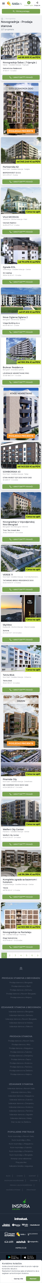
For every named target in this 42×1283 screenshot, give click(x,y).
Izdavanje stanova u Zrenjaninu (21, 1103)
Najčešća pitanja (13, 1190)
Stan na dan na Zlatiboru (21, 1122)
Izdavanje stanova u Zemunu (21, 1015)
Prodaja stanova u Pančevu (21, 1067)
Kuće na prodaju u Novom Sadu (21, 1136)
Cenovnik (33, 1180)
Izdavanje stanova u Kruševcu (21, 1107)
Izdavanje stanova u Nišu (21, 1092)
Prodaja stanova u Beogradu (21, 983)
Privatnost (31, 1190)
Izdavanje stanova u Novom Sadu (21, 1088)
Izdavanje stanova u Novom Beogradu (21, 1019)
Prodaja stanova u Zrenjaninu (21, 1056)
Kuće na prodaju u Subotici (21, 1147)
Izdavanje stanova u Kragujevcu (21, 1096)
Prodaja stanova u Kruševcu (21, 1063)
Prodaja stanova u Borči (21, 986)
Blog (8, 1176)
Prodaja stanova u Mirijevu (21, 997)
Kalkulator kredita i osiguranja (21, 1166)
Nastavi (33, 1279)
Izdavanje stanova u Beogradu (21, 1012)
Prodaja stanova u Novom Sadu (21, 1041)
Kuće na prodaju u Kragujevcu (21, 1144)
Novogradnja (10, 18)
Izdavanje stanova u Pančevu (21, 1111)
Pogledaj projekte (21, 131)
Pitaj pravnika (21, 1162)
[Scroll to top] (21, 968)
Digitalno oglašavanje (14, 1180)
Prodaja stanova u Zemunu (21, 990)
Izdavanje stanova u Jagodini (21, 1115)
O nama (20, 1176)
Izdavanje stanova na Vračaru (21, 1023)
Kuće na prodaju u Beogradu (21, 1155)
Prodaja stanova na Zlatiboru (21, 1071)
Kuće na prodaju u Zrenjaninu (21, 1151)
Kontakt (32, 1176)
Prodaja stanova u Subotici (21, 1052)
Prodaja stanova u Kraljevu (21, 1074)
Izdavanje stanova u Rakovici (21, 1026)
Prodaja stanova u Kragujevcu (21, 1048)
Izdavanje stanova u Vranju (21, 1118)
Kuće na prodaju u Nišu (21, 1140)
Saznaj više (18, 1279)
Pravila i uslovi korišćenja (21, 1185)
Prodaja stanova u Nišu (21, 1044)
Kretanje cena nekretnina (21, 1159)
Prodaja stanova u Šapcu (21, 1059)
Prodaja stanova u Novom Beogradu (21, 994)
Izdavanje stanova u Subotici (21, 1100)
